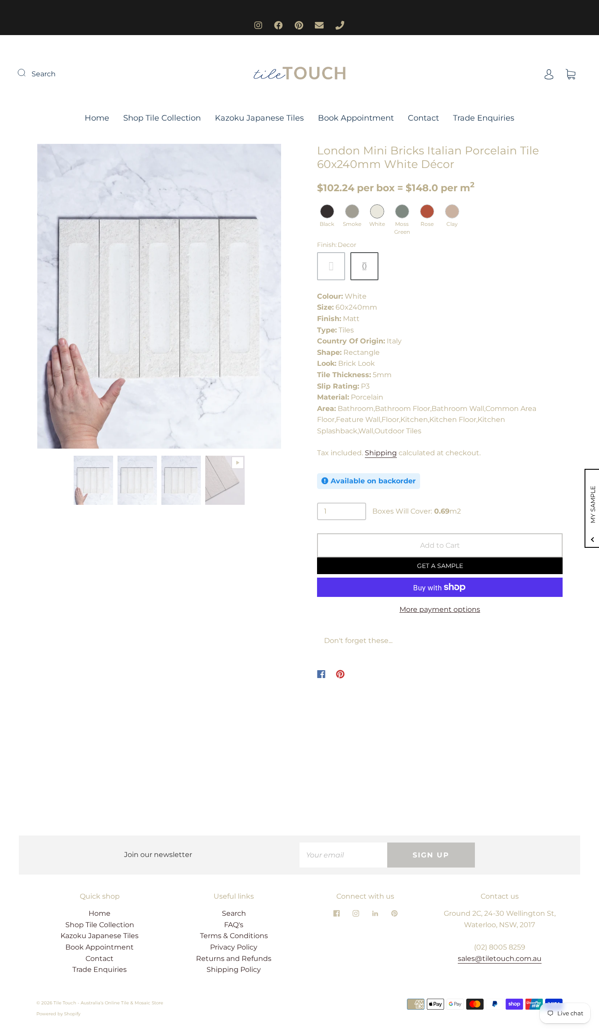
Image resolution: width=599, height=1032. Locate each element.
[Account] (549, 74)
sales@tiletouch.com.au (500, 958)
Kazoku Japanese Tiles (259, 118)
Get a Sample (440, 566)
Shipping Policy (234, 969)
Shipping (381, 453)
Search (44, 74)
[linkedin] (375, 913)
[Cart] (570, 74)
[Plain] (331, 266)
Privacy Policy (233, 947)
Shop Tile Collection (162, 118)
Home (97, 118)
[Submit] (27, 72)
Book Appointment (356, 118)
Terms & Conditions (234, 936)
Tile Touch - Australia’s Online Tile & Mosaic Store (108, 1003)
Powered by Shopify (58, 1014)
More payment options (439, 609)
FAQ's (233, 925)
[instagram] (355, 913)
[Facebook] (321, 674)
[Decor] (364, 266)
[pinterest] (394, 913)
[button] (61, 298)
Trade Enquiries (483, 118)
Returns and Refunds (233, 958)
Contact (423, 118)
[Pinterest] (340, 674)
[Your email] (343, 855)
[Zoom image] (159, 298)
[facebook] (336, 913)
